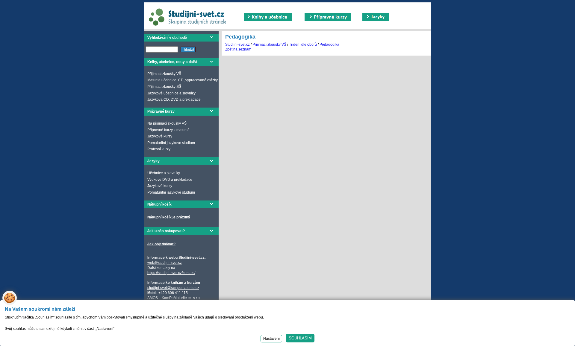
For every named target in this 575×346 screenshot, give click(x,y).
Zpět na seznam (238, 49)
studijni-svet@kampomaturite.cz (173, 288)
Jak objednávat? (161, 244)
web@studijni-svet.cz (164, 263)
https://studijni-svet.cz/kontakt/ (171, 273)
